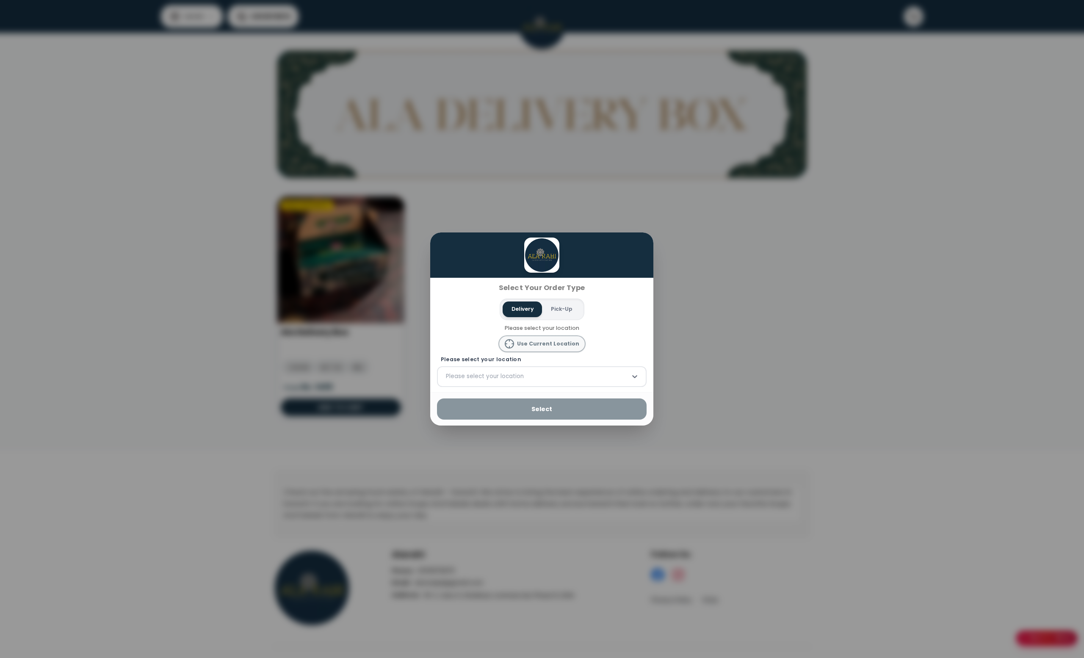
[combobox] (447, 376)
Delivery (523, 308)
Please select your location (481, 359)
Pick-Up (561, 308)
